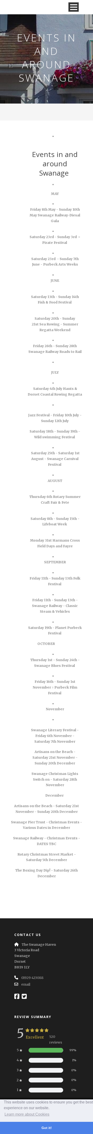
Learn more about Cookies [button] (27, 1114)
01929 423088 (32, 978)
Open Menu (73, 7)
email (25, 984)
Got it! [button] (46, 1128)
